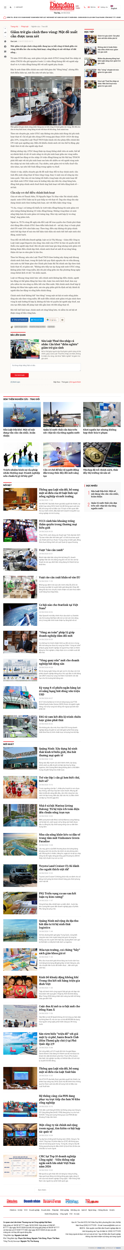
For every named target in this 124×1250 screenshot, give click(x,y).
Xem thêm (42, 1190)
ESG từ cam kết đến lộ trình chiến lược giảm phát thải (60, 718)
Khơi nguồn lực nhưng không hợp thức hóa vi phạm (99, 431)
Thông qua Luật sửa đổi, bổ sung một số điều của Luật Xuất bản (59, 1070)
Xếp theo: (57, 382)
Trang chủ (14, 26)
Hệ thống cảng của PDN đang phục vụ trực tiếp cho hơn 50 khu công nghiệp (59, 1099)
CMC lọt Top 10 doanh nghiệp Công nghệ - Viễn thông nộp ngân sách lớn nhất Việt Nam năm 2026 (57, 1161)
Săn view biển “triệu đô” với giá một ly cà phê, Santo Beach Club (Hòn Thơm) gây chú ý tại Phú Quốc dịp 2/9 (59, 1038)
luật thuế (51, 327)
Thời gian (64, 382)
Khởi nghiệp (50, 17)
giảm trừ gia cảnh (21, 327)
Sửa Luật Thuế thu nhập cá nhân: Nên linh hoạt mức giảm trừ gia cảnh (108, 83)
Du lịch (89, 17)
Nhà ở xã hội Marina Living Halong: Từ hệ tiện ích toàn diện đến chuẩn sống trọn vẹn (59, 809)
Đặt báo (93, 7)
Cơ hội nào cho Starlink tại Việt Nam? (58, 606)
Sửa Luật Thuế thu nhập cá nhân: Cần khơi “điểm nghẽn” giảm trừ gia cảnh (59, 344)
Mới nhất (19, 7)
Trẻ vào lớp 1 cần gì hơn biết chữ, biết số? (59, 779)
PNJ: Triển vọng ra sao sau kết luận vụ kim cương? (57, 895)
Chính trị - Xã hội (12, 17)
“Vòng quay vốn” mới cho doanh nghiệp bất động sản (59, 662)
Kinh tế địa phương (98, 17)
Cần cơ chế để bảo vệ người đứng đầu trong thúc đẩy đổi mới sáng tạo (61, 472)
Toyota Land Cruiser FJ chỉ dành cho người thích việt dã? (59, 867)
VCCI (19, 17)
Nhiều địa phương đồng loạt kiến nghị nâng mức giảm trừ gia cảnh (109, 61)
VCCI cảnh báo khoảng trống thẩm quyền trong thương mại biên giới (58, 524)
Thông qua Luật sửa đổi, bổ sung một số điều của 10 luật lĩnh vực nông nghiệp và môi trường (59, 493)
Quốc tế (67, 17)
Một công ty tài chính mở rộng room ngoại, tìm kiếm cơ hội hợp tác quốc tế (59, 1128)
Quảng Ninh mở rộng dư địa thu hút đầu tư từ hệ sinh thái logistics (58, 924)
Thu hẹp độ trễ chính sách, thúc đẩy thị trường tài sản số (100, 471)
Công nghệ (108, 17)
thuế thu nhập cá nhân (37, 327)
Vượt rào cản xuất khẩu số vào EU (59, 577)
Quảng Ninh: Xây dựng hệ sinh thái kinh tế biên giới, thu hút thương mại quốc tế (58, 752)
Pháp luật (42, 17)
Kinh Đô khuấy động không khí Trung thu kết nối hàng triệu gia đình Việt (59, 981)
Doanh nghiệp (26, 17)
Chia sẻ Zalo (38, 320)
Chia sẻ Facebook (20, 320)
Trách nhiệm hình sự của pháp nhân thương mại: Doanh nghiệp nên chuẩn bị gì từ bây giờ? (21, 472)
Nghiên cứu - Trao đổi (39, 26)
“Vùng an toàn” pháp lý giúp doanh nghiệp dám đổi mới (56, 634)
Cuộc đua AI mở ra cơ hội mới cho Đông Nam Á (59, 1008)
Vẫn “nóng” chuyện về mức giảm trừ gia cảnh (108, 71)
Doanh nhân (35, 17)
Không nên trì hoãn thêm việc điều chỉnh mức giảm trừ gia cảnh (108, 49)
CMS (101, 1248)
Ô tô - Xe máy (116, 17)
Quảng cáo (104, 7)
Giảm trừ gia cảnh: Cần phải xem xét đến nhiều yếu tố (109, 37)
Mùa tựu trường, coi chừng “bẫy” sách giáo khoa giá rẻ (59, 951)
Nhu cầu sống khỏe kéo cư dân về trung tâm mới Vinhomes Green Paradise (59, 838)
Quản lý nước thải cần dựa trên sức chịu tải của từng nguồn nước (61, 431)
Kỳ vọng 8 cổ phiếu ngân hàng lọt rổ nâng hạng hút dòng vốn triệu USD (60, 691)
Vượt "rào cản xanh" (51, 550)
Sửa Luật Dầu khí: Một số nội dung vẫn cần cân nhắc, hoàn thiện (19, 432)
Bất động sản (59, 17)
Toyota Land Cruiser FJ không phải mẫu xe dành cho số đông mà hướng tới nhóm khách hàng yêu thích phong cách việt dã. (60, 879)
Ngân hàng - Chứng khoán (78, 17)
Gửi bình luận (20, 375)
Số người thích (75, 382)
